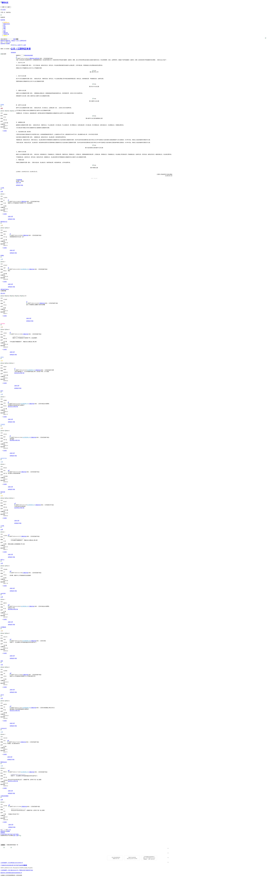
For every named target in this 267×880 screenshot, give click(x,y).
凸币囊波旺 (3, 627)
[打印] (12, 45)
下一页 (9, 42)
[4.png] (94, 115)
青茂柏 (2, 104)
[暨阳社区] (4, 2)
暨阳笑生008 (4, 762)
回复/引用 (18, 182)
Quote (11, 834)
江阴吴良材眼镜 (4, 795)
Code (14, 834)
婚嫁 (4, 28)
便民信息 (5, 32)
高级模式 (3, 832)
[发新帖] (7, 43)
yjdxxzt (2, 694)
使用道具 (18, 185)
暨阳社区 (6, 23)
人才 (4, 29)
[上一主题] (17, 45)
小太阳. (2, 187)
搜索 (14, 39)
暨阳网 (6, 22)
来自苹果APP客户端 (15, 440)
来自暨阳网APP (24, 269)
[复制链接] (13, 52)
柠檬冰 (2, 255)
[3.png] (94, 98)
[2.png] (94, 84)
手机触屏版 (20, 865)
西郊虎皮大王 (4, 221)
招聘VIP (5, 35)
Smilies (17, 834)
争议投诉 (7, 865)
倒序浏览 (37, 58)
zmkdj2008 (3, 593)
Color (3, 834)
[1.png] (94, 70)
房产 (4, 25)
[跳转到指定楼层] (28, 55)
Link (8, 834)
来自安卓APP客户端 (19, 373)
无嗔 (2, 661)
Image (5, 834)
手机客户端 (6, 34)
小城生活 (13, 40)
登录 (14, 835)
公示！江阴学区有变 (21, 40)
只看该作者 (31, 58)
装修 (4, 26)
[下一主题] (23, 45)
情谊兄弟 (3, 492)
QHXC (2, 357)
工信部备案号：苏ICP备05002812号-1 (10, 870)
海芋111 (2, 559)
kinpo (2, 390)
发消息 (5, 130)
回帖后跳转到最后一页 (12, 844)
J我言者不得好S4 (5, 289)
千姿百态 (3, 424)
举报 (22, 185)
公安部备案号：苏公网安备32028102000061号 (12, 862)
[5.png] (94, 145)
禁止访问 (3, 293)
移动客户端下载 (14, 865)
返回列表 (3, 43)
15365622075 (4, 728)
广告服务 (3, 865)
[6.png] (94, 165)
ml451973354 (4, 458)
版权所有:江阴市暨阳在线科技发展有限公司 (11, 872)
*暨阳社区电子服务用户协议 (26, 870)
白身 (2, 191)
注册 (17, 835)
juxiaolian (3, 323)
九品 (2, 563)
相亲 (4, 31)
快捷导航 (3, 19)
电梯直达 (18, 55)
